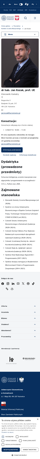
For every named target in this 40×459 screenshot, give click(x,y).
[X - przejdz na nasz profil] (23, 283)
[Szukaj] (25, 18)
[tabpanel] (20, 214)
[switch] (21, 4)
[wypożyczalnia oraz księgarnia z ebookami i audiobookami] (12, 289)
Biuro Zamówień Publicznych (12, 414)
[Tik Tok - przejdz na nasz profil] (33, 283)
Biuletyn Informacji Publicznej (12, 409)
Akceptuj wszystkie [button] (11, 450)
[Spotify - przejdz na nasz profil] (28, 283)
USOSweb (20, 10)
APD (26, 10)
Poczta (6, 10)
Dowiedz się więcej (7, 432)
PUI (10, 10)
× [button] (37, 419)
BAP (14, 10)
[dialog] (20, 438)
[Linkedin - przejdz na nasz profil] (13, 283)
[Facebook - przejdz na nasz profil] (2, 283)
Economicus (32, 10)
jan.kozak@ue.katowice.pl (10, 113)
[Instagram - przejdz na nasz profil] (8, 283)
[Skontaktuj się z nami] (7, 289)
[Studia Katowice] (10, 18)
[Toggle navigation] (34, 18)
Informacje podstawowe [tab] (12, 150)
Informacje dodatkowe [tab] (27, 155)
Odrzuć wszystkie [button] (29, 450)
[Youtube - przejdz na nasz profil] (18, 283)
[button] (34, 4)
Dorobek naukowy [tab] (9, 155)
